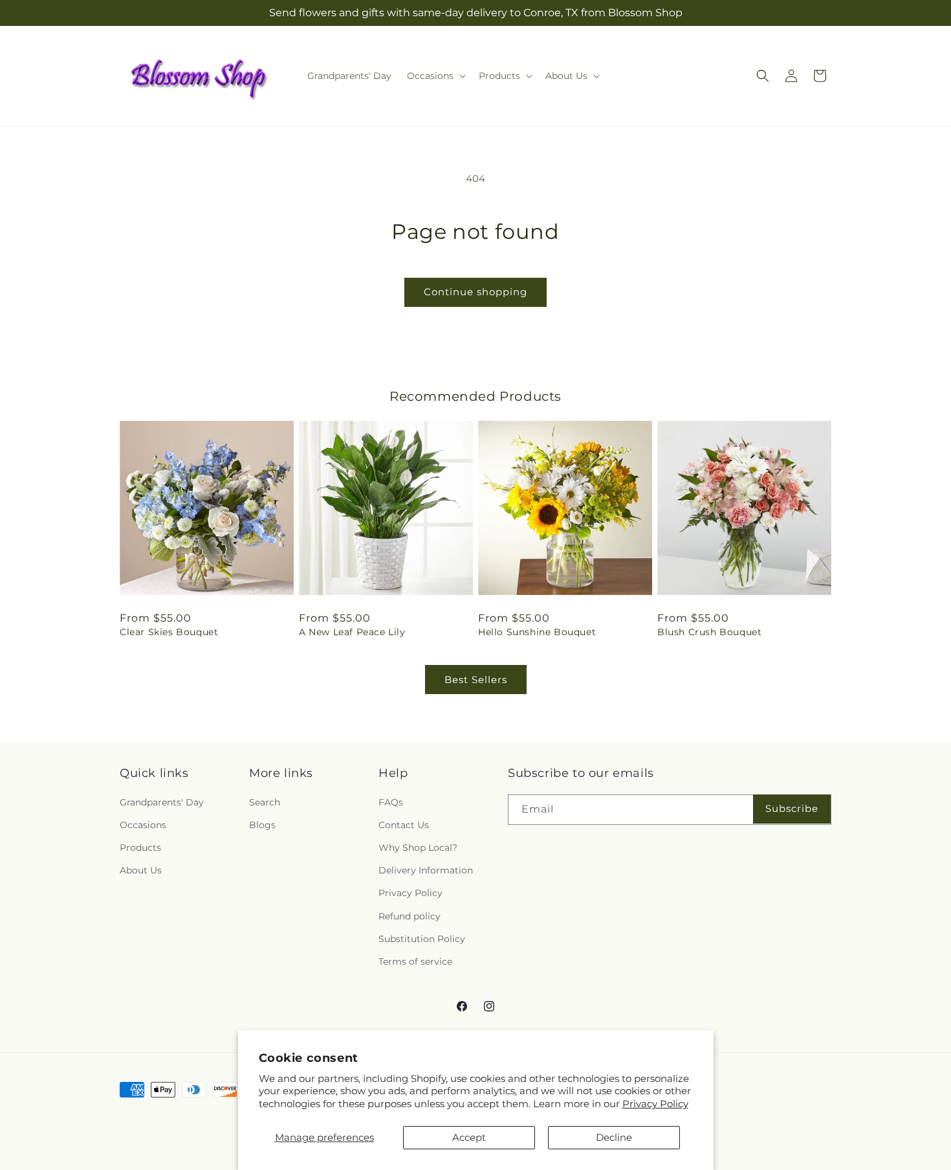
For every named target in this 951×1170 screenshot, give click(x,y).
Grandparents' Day (162, 802)
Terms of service (415, 961)
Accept (469, 1137)
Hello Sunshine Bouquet (537, 632)
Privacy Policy (655, 1103)
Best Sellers (475, 679)
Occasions (143, 825)
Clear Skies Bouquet (169, 632)
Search (264, 802)
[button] (435, 75)
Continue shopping (475, 292)
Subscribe (791, 808)
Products (140, 847)
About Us (141, 870)
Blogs (262, 825)
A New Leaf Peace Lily (352, 632)
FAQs (390, 802)
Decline (614, 1137)
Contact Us (403, 825)
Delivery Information (425, 870)
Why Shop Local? (417, 847)
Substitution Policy (421, 939)
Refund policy (409, 916)
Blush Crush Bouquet (709, 632)
